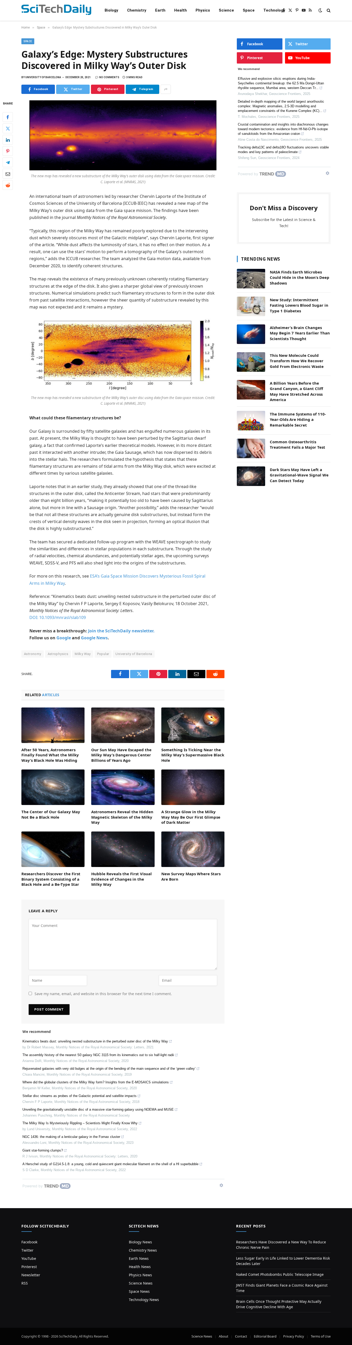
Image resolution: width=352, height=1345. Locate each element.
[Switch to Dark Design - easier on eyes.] (320, 10)
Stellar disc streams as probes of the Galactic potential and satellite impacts (79, 1096)
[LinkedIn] (8, 140)
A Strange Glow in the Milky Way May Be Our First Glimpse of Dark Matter (190, 817)
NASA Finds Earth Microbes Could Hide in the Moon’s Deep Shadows (299, 277)
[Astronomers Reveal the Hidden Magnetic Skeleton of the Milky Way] (122, 787)
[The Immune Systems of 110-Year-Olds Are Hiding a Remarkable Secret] (251, 420)
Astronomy (32, 654)
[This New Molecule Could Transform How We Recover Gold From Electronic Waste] (251, 362)
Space (249, 10)
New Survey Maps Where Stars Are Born (191, 876)
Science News (141, 1283)
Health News (140, 1266)
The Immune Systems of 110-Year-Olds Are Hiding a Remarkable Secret (298, 419)
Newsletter (30, 1274)
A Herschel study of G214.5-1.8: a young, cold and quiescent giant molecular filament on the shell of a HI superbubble (110, 1164)
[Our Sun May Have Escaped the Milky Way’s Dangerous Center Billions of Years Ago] (122, 725)
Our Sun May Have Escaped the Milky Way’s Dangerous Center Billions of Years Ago (121, 755)
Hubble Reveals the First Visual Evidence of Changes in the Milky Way (121, 879)
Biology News (140, 1242)
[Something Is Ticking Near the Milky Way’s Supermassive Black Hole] (192, 725)
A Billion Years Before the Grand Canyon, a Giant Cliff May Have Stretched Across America (296, 391)
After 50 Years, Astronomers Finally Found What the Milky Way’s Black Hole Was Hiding (50, 755)
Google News (94, 638)
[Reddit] (8, 185)
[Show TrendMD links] (221, 1185)
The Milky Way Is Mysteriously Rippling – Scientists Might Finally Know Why (80, 1123)
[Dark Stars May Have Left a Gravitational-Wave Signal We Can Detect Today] (251, 476)
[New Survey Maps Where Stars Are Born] (192, 849)
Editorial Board (265, 1336)
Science (226, 10)
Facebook (29, 1242)
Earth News (139, 1258)
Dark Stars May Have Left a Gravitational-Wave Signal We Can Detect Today (299, 475)
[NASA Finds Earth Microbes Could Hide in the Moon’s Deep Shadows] (251, 278)
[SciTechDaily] (56, 10)
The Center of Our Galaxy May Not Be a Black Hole (50, 814)
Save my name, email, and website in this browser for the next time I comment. (103, 993)
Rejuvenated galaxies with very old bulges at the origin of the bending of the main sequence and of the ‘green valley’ (109, 1068)
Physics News (140, 1274)
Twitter (27, 1250)
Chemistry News (143, 1250)
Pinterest (29, 1266)
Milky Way (83, 654)
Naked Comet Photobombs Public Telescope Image (280, 1274)
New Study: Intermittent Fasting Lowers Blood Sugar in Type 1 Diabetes (299, 305)
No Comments (109, 77)
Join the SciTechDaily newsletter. (121, 631)
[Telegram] (8, 162)
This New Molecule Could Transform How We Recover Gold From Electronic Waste (297, 361)
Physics (203, 10)
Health (180, 10)
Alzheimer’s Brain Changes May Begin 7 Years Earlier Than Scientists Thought (300, 333)
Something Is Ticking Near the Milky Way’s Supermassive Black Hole (192, 755)
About (223, 1336)
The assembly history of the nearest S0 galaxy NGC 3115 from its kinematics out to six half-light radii (98, 1055)
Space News (139, 1291)
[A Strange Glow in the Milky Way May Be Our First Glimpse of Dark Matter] (192, 787)
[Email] (8, 174)
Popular (103, 654)
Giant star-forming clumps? (42, 1150)
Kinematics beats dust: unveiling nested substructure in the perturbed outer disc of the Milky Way (95, 1041)
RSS (24, 1283)
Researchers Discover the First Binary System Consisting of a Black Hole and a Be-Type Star (50, 879)
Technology (274, 10)
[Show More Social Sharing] (166, 89)
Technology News (144, 1299)
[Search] (328, 10)
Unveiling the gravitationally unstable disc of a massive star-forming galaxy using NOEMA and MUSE (98, 1109)
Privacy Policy (293, 1336)
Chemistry (136, 10)
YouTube (28, 1258)
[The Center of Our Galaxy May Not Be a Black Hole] (53, 787)
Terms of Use (321, 1336)
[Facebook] (8, 117)
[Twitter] (8, 129)
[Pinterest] (8, 151)
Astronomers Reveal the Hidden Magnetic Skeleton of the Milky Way (122, 817)
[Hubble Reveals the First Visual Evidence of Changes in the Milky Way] (122, 849)
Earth (160, 10)
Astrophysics (58, 654)
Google (63, 638)
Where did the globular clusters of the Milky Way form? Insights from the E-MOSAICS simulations (95, 1082)
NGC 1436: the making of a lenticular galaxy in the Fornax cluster (71, 1137)
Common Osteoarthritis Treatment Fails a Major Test (297, 444)
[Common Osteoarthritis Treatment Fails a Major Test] (251, 448)
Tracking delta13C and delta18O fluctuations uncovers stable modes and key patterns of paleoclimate (283, 149)
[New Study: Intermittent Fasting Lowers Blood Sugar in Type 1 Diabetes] (251, 306)
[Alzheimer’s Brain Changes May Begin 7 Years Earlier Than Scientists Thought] (251, 334)
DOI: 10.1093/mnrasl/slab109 (57, 617)
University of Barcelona (133, 654)
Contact (241, 1336)
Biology (111, 10)
